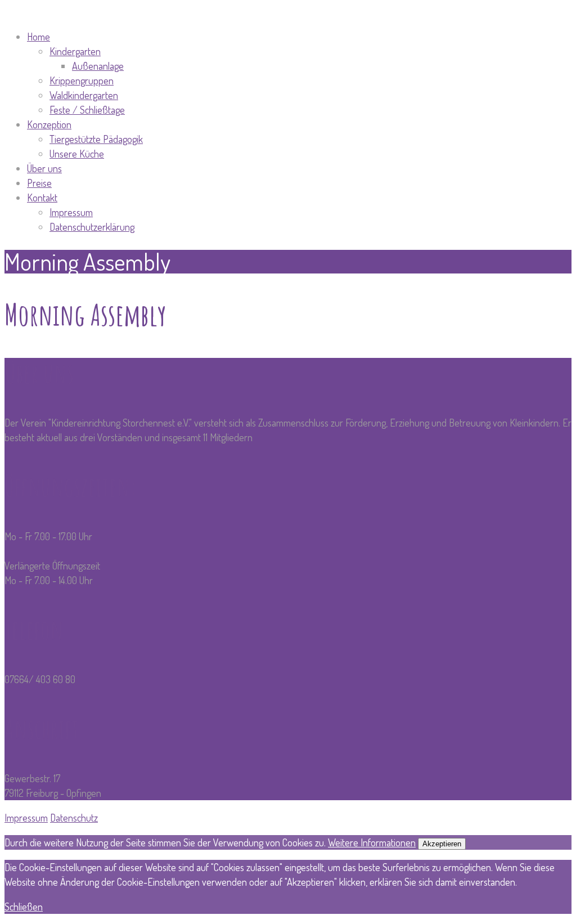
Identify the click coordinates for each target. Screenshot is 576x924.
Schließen (23, 906)
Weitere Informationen (372, 842)
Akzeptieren (441, 844)
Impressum (26, 817)
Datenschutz (74, 817)
